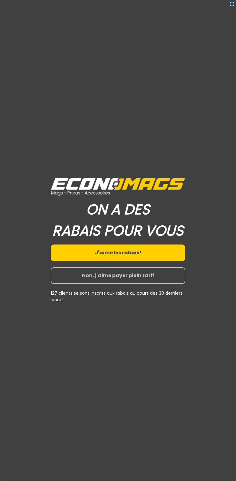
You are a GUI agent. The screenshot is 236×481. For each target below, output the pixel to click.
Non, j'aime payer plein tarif (118, 275)
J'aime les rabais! (118, 252)
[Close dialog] (232, 4)
